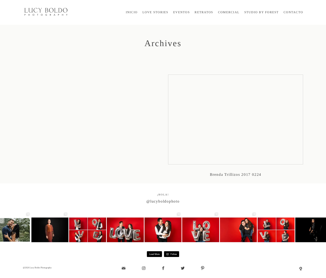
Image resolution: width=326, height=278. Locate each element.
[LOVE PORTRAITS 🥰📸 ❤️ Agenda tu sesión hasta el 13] (87, 229)
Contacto (293, 12)
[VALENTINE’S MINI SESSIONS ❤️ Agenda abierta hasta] (163, 229)
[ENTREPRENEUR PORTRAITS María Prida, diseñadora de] (49, 229)
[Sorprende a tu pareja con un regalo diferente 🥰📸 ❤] (125, 229)
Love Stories (155, 12)
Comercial (228, 12)
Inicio (132, 12)
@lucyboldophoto (163, 201)
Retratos (204, 12)
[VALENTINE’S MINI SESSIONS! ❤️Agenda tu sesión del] (276, 229)
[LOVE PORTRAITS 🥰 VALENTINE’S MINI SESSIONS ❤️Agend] (238, 229)
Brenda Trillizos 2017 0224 (235, 129)
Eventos (181, 12)
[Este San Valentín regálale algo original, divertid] (200, 229)
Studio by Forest (261, 12)
